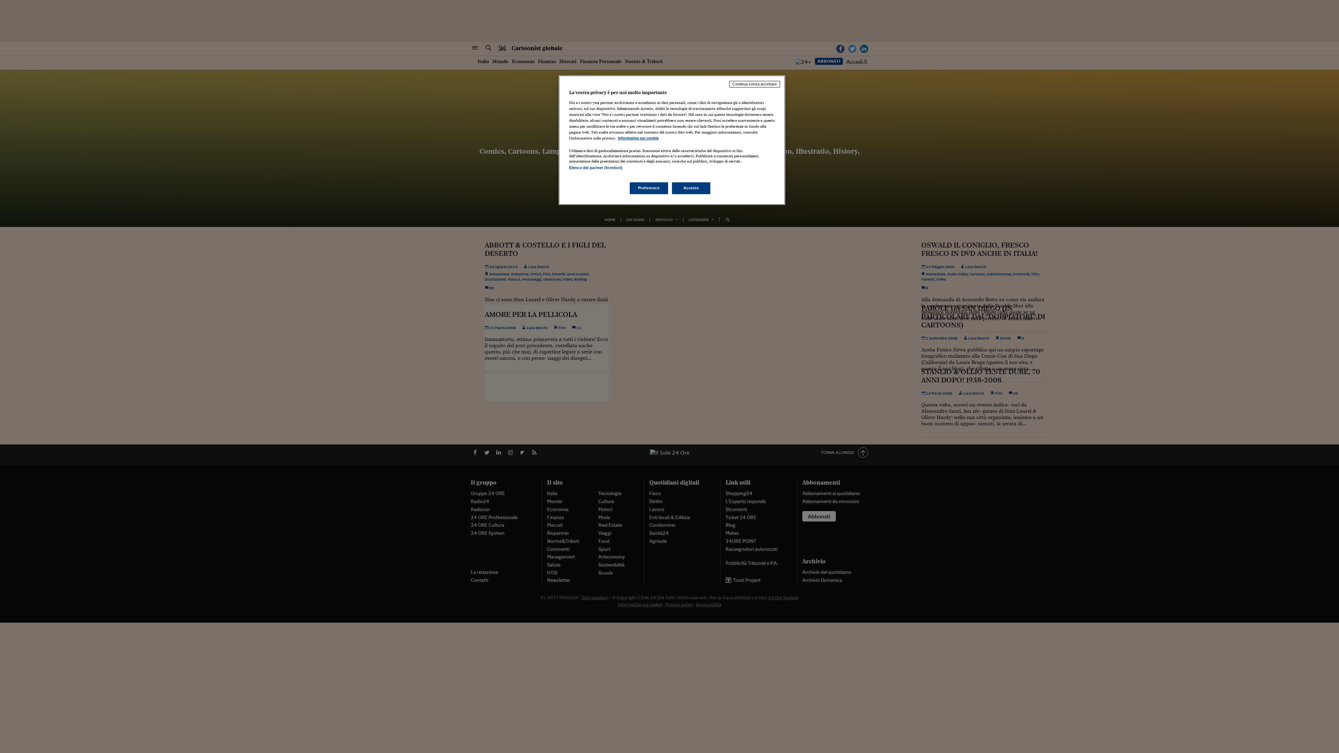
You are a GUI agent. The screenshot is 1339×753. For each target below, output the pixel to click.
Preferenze (649, 188)
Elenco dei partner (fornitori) (595, 168)
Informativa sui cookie (638, 138)
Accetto (691, 188)
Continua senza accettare (754, 84)
